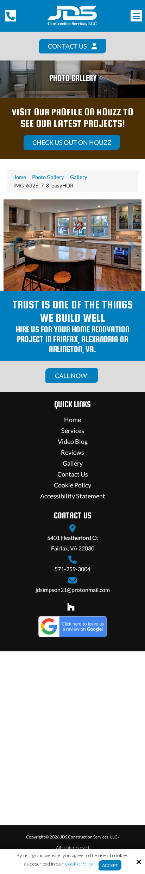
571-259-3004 (72, 569)
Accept (110, 865)
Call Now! (72, 375)
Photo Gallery (48, 177)
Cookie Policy (79, 864)
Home (19, 177)
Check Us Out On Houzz (71, 142)
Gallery (78, 177)
